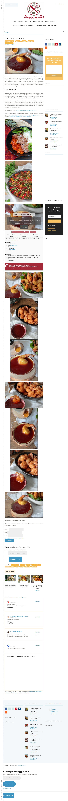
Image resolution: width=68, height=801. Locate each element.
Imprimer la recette (18, 231)
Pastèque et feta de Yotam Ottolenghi (56, 122)
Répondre (37, 601)
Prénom (6, 529)
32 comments (53, 149)
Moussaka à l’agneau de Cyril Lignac (35, 756)
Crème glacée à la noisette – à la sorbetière (56, 145)
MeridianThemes (22, 765)
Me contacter (1, 783)
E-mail (6, 536)
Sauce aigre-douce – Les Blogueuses (17, 597)
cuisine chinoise (9, 41)
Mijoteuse (28, 21)
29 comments (33, 751)
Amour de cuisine (14, 601)
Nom (6, 532)
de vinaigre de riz (13, 245)
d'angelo (12, 645)
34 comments (53, 141)
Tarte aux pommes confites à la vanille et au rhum (37, 586)
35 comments (53, 118)
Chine (28, 564)
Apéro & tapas (15, 564)
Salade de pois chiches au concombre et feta (10, 586)
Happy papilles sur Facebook (53, 703)
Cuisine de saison (38, 21)
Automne (22, 564)
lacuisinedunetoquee (16, 631)
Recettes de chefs (41, 25)
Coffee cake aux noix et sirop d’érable (56, 138)
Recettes (20, 21)
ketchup (18, 41)
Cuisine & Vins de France (14, 239)
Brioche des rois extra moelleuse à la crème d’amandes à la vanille (35, 748)
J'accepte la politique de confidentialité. (15, 538)
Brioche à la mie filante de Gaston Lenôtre (56, 115)
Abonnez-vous (15, 559)
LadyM (12, 44)
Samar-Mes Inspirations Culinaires (19, 616)
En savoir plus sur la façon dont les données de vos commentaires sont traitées (23, 692)
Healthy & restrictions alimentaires (23, 25)
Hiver (21, 566)
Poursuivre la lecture (6, 788)
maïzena (24, 41)
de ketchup (12, 249)
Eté (17, 566)
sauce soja (30, 41)
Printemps (27, 566)
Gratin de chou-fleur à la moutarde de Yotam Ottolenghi (55, 130)
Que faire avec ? (52, 25)
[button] (21, 226)
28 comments (33, 759)
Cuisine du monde (50, 21)
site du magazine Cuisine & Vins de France (26, 110)
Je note (33, 231)
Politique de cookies (1, 794)
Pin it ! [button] (26, 231)
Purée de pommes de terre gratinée (24, 586)
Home (14, 21)
